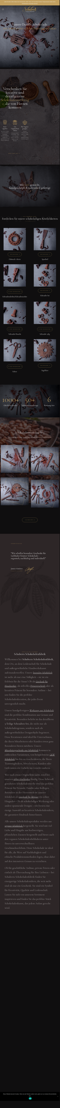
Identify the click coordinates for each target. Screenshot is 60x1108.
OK (30, 1098)
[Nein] (57, 1096)
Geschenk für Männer (28, 796)
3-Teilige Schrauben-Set (17, 723)
